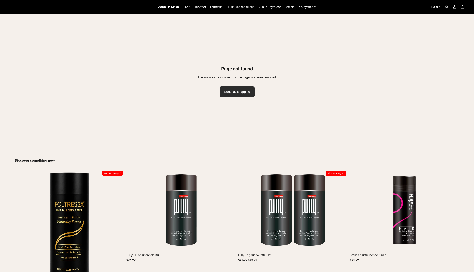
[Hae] (447, 7)
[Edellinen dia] (132, 210)
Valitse (456, 245)
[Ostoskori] (462, 7)
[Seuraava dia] (230, 210)
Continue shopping (237, 92)
